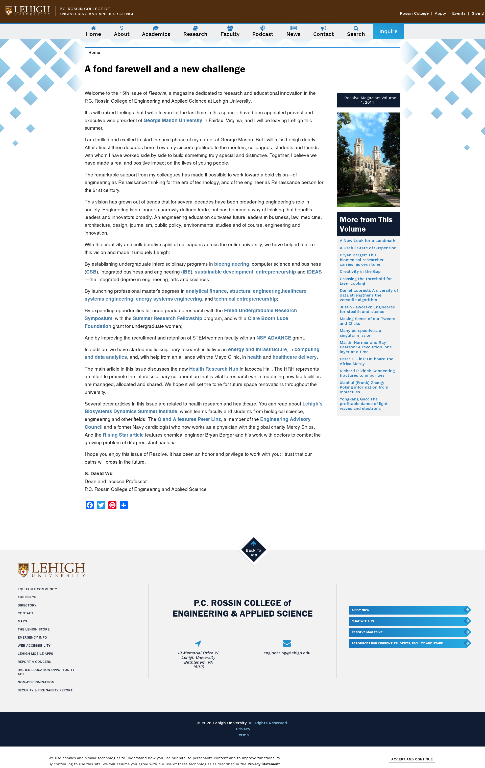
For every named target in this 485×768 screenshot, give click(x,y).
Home (94, 52)
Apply (440, 13)
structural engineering (254, 290)
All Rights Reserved (268, 722)
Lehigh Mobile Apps (35, 654)
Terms (243, 734)
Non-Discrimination (36, 682)
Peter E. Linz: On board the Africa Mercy (366, 361)
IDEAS (314, 271)
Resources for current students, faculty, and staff (397, 643)
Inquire (388, 31)
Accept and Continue (412, 759)
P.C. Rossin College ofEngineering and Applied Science (97, 11)
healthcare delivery (294, 356)
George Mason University (172, 120)
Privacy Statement (264, 764)
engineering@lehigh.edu (286, 652)
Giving (478, 13)
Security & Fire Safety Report (45, 690)
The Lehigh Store (34, 629)
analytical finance (206, 290)
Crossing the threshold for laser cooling (366, 281)
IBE (187, 271)
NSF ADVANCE (273, 337)
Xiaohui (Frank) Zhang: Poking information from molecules (364, 387)
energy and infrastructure (257, 349)
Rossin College (414, 13)
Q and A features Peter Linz (189, 418)
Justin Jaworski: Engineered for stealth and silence (367, 309)
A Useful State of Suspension (368, 247)
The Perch (27, 597)
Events (459, 13)
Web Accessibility (34, 645)
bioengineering (231, 263)
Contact (25, 613)
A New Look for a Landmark (367, 240)
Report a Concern (35, 662)
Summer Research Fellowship (167, 318)
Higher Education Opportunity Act (46, 672)
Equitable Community (37, 589)
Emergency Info (32, 637)
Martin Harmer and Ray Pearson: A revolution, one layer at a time (366, 347)
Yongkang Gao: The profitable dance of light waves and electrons (364, 404)
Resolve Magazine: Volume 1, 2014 (370, 100)
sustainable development (223, 271)
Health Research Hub (213, 368)
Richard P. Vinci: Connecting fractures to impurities (367, 373)
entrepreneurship (275, 271)
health (254, 356)
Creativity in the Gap (360, 271)
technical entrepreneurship (245, 298)
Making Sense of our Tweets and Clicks (367, 321)
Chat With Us (363, 621)
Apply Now (360, 610)
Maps (22, 621)
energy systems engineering (168, 298)
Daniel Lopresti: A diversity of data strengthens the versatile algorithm (369, 295)
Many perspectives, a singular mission (360, 332)
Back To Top (253, 552)
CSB (91, 271)
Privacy (243, 729)
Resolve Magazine (367, 632)
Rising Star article (123, 434)
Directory (27, 605)
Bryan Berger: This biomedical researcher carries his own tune (362, 260)
